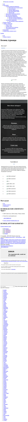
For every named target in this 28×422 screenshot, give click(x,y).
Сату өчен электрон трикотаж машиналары (15, 243)
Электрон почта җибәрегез (7, 245)
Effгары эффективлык (14, 10)
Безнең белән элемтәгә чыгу (9, 31)
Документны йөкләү (10, 28)
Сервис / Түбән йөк (7, 23)
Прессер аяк (11, 12)
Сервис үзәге (9, 26)
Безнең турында (7, 22)
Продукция (5, 5)
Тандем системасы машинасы (15, 18)
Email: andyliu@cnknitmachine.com (11, 220)
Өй (4, 4)
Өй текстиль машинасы (11, 15)
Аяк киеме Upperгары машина (13, 13)
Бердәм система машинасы (15, 17)
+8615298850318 (7, 218)
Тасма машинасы (4, 239)
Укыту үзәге (9, 24)
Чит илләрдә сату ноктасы (12, 27)
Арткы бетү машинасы (11, 20)
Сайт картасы (18, 237)
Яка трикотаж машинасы (12, 16)
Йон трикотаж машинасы (12, 240)
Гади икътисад (12, 8)
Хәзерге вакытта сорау (6, 226)
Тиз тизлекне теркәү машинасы (16, 21)
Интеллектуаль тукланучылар (16, 7)
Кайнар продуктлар (10, 237)
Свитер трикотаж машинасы (12, 6)
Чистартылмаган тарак (14, 11)
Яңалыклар (5, 29)
